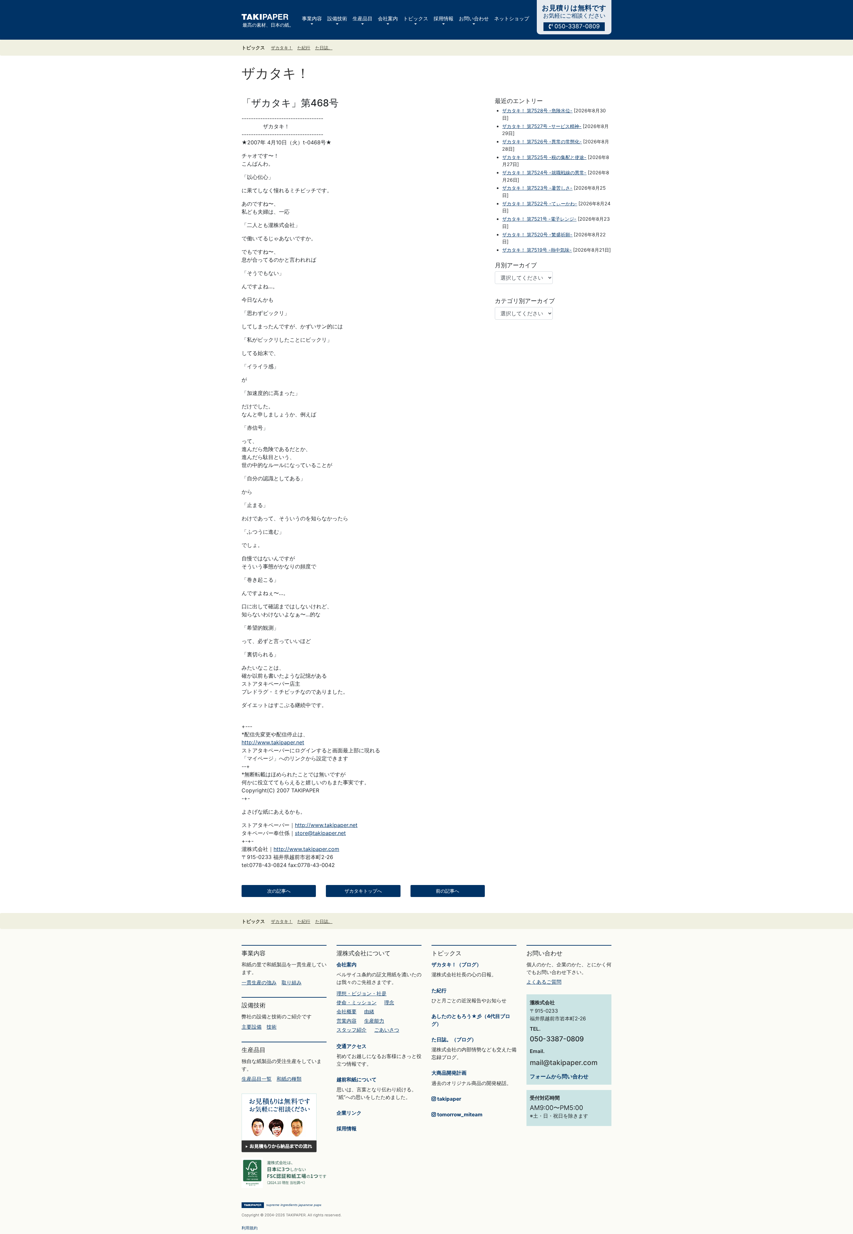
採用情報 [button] (443, 18)
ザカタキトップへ (363, 891)
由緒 (369, 1011)
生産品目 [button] (363, 18)
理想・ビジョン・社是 (362, 993)
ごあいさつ (386, 1030)
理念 (389, 1002)
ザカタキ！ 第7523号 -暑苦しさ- (537, 188)
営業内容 (347, 1021)
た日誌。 (324, 47)
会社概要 (347, 1011)
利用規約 (250, 1227)
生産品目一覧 (257, 1079)
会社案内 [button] (388, 18)
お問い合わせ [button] (474, 18)
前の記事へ (447, 891)
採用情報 (347, 1128)
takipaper (448, 1099)
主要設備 (252, 1027)
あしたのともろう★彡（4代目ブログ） (470, 1020)
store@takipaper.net (320, 833)
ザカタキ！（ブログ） (456, 964)
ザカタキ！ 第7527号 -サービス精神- (541, 126)
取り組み (292, 982)
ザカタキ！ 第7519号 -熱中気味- (537, 250)
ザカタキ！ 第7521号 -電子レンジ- (539, 219)
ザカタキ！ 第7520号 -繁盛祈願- (537, 234)
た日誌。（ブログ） (453, 1039)
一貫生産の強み (259, 982)
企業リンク (349, 1113)
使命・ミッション (357, 1002)
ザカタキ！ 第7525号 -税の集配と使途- (544, 157)
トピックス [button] (415, 18)
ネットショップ (511, 18)
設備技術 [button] (337, 18)
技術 (272, 1027)
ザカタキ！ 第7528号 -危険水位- (537, 110)
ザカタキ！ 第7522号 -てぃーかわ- (539, 203)
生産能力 (374, 1021)
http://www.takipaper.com (306, 849)
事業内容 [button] (312, 18)
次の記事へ (279, 891)
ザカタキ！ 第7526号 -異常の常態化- (542, 141)
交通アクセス (352, 1046)
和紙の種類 (289, 1079)
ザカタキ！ (282, 47)
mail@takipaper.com (563, 1062)
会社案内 (347, 964)
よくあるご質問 (543, 982)
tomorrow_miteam (459, 1114)
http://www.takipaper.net (273, 742)
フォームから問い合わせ (559, 1076)
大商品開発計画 (448, 1073)
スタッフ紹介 (352, 1030)
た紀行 (303, 47)
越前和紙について (357, 1079)
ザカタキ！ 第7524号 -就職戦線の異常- (544, 172)
